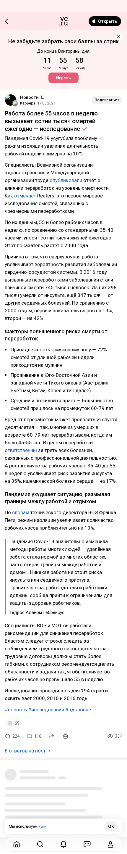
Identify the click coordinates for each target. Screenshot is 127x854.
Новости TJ (32, 97)
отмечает (25, 196)
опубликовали (66, 180)
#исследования (46, 710)
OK (111, 826)
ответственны (21, 450)
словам (20, 512)
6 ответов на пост (25, 751)
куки (42, 826)
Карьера (27, 103)
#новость (16, 710)
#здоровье (78, 710)
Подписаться (107, 100)
